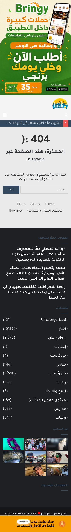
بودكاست (58, 356)
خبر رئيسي (58, 374)
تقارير (61, 365)
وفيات (61, 418)
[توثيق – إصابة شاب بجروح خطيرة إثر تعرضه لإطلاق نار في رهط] (13, 457)
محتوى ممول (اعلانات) (45, 211)
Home (49, 204)
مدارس (60, 409)
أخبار (62, 329)
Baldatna (32, 514)
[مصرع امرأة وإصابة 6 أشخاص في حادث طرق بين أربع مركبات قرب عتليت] (57, 470)
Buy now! (15, 211)
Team (21, 204)
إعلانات (60, 347)
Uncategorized (53, 320)
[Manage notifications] (62, 524)
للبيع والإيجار (56, 391)
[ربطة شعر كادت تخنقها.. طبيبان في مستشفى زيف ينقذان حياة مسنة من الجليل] (13, 444)
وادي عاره (55, 338)
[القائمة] (5, 115)
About (35, 204)
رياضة (61, 383)
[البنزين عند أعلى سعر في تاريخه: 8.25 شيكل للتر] (57, 457)
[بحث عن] (66, 115)
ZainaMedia (11, 514)
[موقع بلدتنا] (60, 103)
